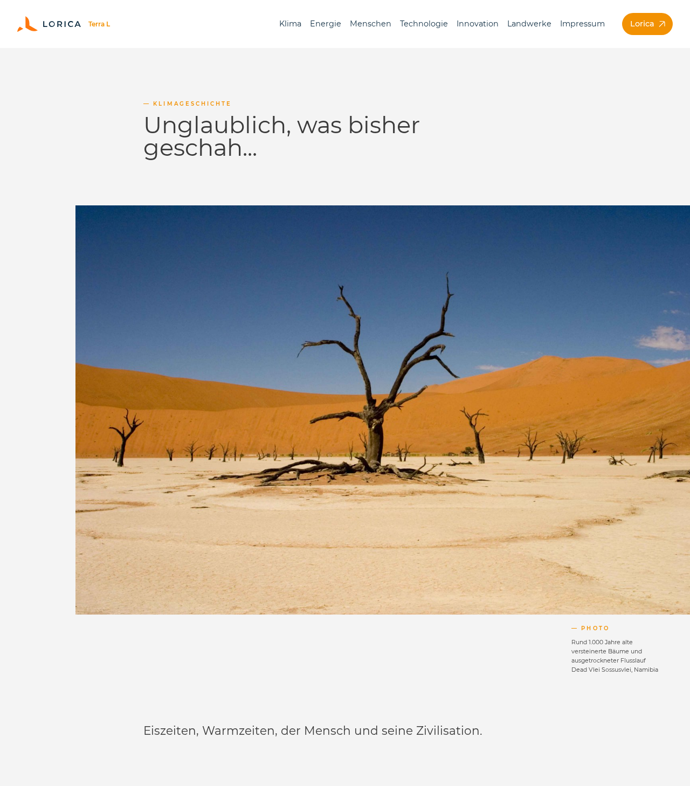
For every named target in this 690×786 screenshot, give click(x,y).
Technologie (424, 24)
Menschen (370, 24)
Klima (290, 24)
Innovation (478, 24)
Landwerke (529, 24)
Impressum (582, 24)
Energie (325, 24)
